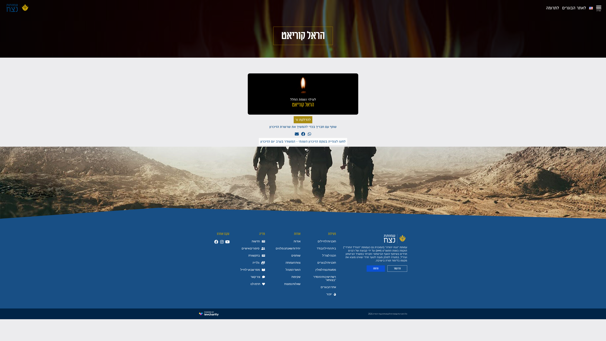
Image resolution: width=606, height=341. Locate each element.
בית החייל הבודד (326, 248)
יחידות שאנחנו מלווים (288, 248)
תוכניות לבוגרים (326, 262)
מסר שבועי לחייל (250, 269)
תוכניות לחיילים (327, 241)
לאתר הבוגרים (574, 8)
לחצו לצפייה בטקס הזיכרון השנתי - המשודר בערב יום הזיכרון (303, 142)
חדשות (256, 241)
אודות (297, 241)
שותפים (295, 255)
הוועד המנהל (293, 269)
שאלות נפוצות (292, 284)
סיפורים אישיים (250, 248)
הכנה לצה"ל (329, 255)
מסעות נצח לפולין (325, 269)
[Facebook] (216, 242)
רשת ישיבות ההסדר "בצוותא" (324, 278)
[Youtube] (227, 242)
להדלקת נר (303, 120)
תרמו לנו (255, 284)
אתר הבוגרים (328, 287)
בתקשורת (254, 255)
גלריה (255, 262)
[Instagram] (222, 242)
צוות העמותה (292, 262)
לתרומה (552, 8)
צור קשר (255, 276)
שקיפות (295, 276)
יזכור (329, 294)
